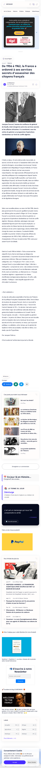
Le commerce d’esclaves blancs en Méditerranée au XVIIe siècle (28, 411)
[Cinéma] (21, 11)
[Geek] (21, 582)
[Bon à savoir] (19, 607)
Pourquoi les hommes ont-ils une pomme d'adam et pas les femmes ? (20, 602)
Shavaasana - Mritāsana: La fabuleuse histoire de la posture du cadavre (19, 611)
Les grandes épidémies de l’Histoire (28, 449)
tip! (12, 41)
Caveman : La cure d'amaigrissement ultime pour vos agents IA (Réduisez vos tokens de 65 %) (21, 621)
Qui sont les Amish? (27, 400)
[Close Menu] (36, 32)
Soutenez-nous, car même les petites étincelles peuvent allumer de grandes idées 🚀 (19, 26)
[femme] (26, 598)
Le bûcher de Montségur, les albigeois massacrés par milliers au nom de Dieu (29, 422)
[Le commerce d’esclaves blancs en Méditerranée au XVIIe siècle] (11, 412)
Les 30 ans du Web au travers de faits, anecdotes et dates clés (28, 431)
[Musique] (27, 11)
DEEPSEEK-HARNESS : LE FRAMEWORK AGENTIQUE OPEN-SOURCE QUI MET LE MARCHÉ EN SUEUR (20, 587)
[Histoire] (15, 11)
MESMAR (9, 4)
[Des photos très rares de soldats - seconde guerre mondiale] (11, 441)
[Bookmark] (30, 4)
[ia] (19, 616)
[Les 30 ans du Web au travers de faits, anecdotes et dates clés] (11, 431)
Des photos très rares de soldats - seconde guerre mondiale (29, 441)
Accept (15, 762)
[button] (33, 4)
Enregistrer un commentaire (20, 466)
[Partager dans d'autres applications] (27, 384)
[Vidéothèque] (35, 11)
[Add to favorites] (33, 84)
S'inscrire (20, 681)
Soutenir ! (19, 33)
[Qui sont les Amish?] (11, 402)
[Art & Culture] (7, 11)
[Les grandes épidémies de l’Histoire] (11, 451)
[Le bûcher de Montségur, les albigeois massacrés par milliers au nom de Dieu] (11, 421)
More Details (32, 762)
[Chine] (17, 582)
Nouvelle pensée (11, 521)
